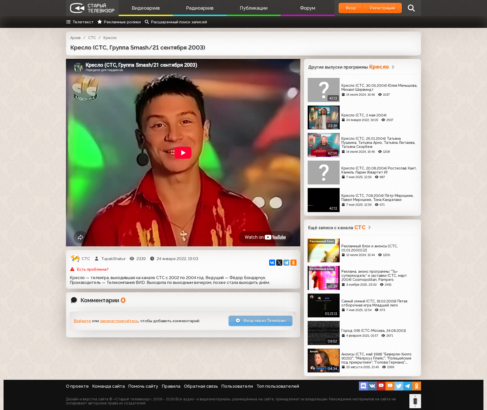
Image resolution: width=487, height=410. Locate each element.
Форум (307, 8)
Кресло (110, 38)
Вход (351, 8)
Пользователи (237, 386)
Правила (171, 386)
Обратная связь (201, 386)
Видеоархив (146, 8)
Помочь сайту (143, 386)
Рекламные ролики (122, 22)
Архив (75, 38)
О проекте (77, 386)
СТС (92, 38)
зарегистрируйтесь (119, 320)
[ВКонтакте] (272, 263)
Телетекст (83, 22)
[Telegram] (286, 263)
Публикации (254, 8)
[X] (279, 263)
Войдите (82, 320)
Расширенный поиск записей (179, 22)
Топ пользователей (277, 386)
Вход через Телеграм (264, 320)
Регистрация (382, 8)
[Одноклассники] (293, 263)
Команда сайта (108, 386)
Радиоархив (200, 8)
